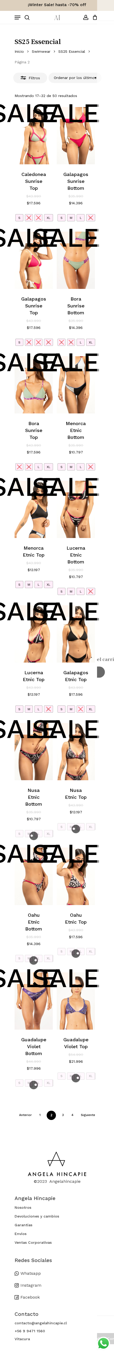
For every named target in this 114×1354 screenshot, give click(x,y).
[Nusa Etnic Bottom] (34, 751)
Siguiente (88, 1115)
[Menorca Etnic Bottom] (76, 384)
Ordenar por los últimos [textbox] (75, 78)
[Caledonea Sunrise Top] (34, 135)
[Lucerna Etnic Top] (34, 634)
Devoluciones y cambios (37, 1216)
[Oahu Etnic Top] (76, 876)
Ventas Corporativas (33, 1242)
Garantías (23, 1225)
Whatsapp (30, 1273)
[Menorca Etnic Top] (34, 509)
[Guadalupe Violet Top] (76, 1001)
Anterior (25, 1115)
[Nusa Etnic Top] (76, 751)
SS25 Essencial (71, 51)
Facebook (30, 1297)
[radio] (19, 217)
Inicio (19, 51)
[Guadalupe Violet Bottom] (34, 1001)
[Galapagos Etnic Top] (76, 634)
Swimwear (41, 51)
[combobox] (75, 78)
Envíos (21, 1234)
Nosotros (23, 1207)
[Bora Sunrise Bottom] (76, 260)
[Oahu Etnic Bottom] (34, 876)
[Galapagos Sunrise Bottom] (76, 135)
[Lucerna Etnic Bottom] (76, 509)
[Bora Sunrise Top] (34, 384)
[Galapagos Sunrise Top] (34, 260)
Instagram (30, 1285)
